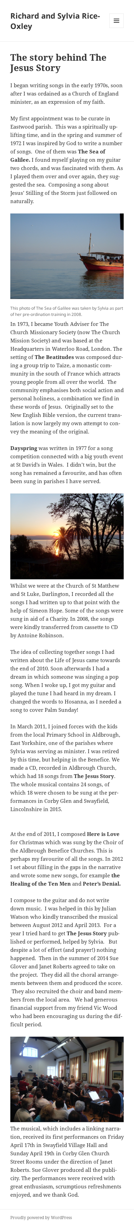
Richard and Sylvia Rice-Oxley (55, 20)
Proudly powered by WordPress (41, 1217)
